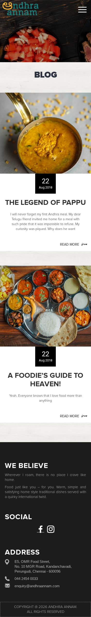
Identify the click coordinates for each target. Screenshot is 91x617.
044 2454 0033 (26, 579)
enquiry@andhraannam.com (37, 586)
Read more (69, 244)
